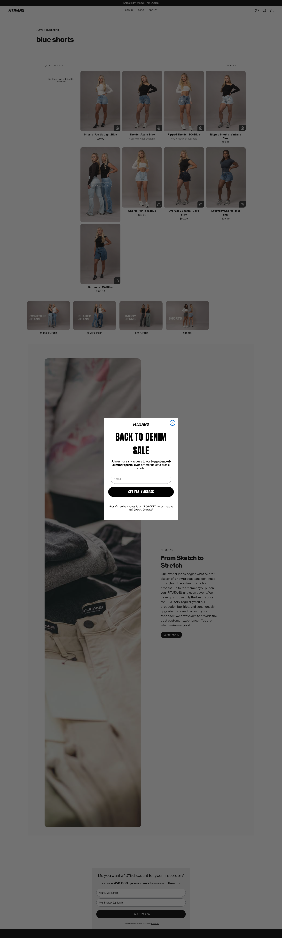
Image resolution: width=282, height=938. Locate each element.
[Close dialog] (172, 423)
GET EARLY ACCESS (141, 491)
